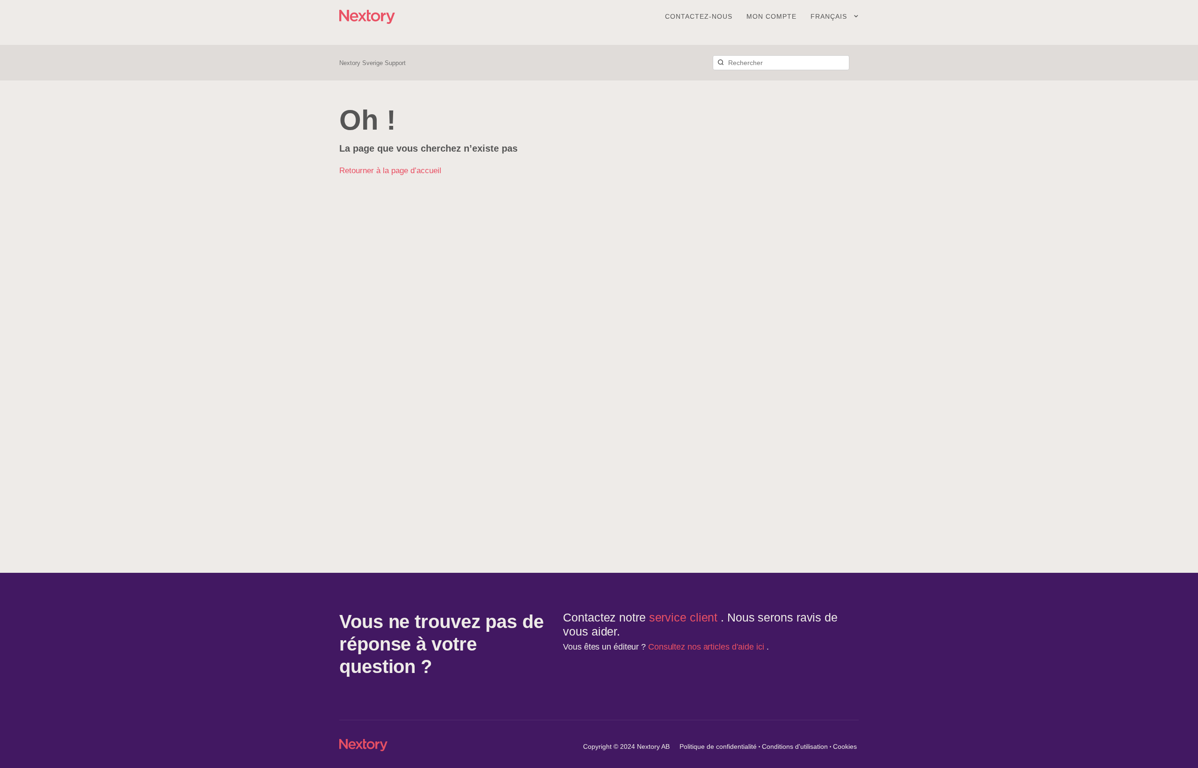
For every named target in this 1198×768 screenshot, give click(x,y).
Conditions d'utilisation (795, 746)
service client (685, 617)
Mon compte (771, 16)
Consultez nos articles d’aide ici (707, 646)
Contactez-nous (698, 16)
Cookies (845, 746)
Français (830, 16)
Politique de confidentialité (718, 746)
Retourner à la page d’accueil (390, 170)
